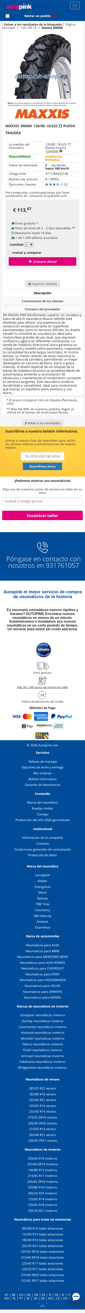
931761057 (62, 565)
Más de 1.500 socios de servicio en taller (42, 687)
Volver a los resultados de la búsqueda (33, 24)
